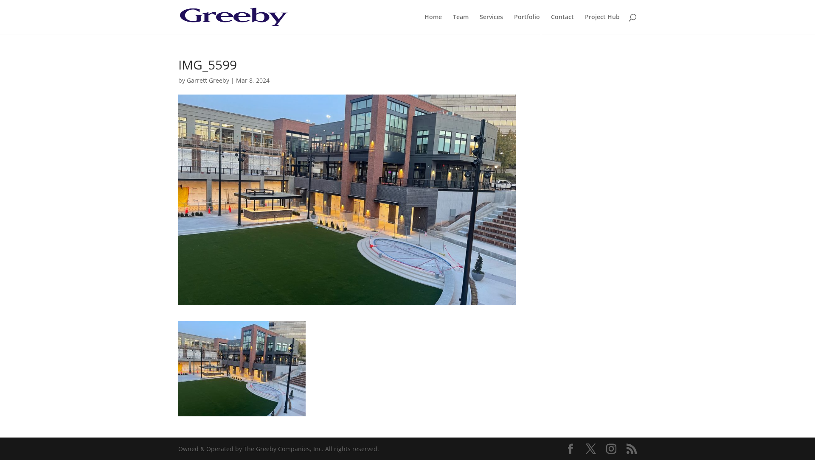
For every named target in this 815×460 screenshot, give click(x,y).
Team (461, 17)
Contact (562, 17)
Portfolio (527, 17)
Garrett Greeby (208, 80)
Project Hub (602, 17)
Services (491, 17)
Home (433, 17)
